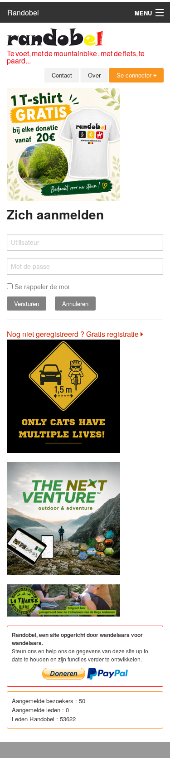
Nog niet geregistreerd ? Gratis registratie (74, 334)
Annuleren (75, 303)
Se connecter (135, 75)
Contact (62, 75)
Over (94, 75)
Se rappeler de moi (41, 286)
